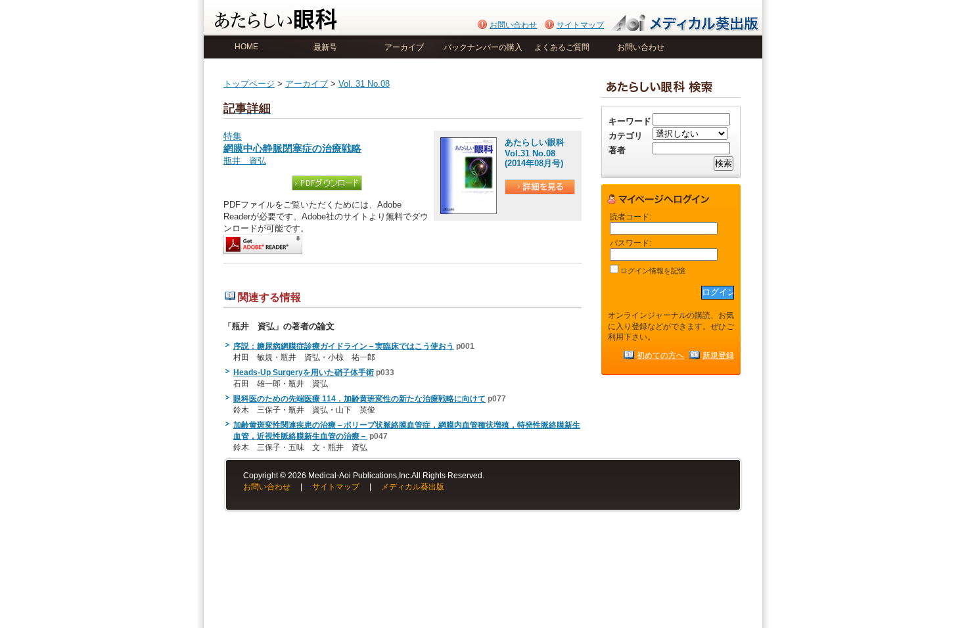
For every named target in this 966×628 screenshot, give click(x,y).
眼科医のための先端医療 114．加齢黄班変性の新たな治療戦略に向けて (359, 398)
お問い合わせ (513, 25)
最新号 (325, 47)
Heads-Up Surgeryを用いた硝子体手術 (303, 372)
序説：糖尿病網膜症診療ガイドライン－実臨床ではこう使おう (343, 346)
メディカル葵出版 (412, 486)
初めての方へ (660, 355)
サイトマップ (580, 25)
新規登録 (718, 355)
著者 (617, 150)
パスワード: (630, 242)
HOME (246, 46)
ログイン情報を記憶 (651, 271)
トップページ (249, 84)
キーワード (630, 121)
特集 (292, 142)
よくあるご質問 (561, 47)
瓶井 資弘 (244, 161)
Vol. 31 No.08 (364, 84)
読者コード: (630, 216)
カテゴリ (626, 136)
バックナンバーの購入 (483, 47)
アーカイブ (404, 47)
